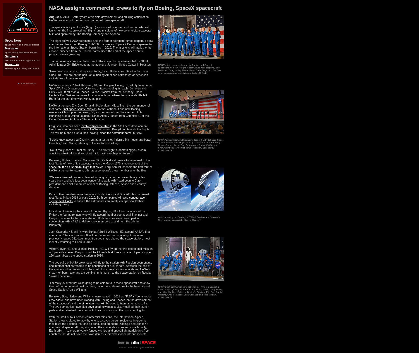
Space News (13, 40)
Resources (12, 64)
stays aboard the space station (122, 238)
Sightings (11, 56)
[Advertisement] (22, 150)
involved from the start (95, 126)
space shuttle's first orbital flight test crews (76, 167)
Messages (11, 48)
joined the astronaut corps (115, 133)
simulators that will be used (99, 303)
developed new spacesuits (104, 306)
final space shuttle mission (79, 109)
